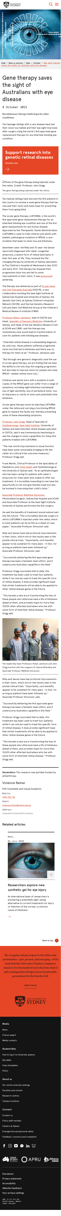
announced (46, 276)
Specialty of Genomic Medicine (25, 321)
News (28, 63)
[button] (51, 5)
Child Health (26, 467)
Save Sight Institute (29, 425)
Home (3, 63)
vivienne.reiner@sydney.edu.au (16, 805)
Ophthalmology (10, 425)
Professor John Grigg (13, 421)
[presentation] (31, 875)
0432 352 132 (8, 797)
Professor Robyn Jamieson (16, 317)
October (37, 63)
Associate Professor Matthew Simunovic (23, 495)
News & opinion (16, 63)
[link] (30, 1030)
